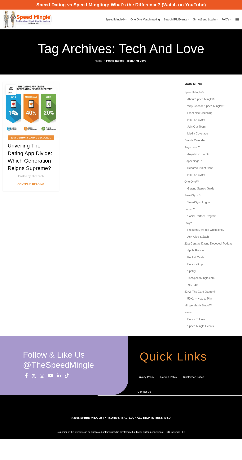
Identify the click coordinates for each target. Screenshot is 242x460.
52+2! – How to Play (200, 298)
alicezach (38, 176)
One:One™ (191, 181)
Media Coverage (197, 133)
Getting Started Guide (200, 188)
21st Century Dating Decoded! (30, 137)
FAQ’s (188, 222)
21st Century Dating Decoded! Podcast (208, 243)
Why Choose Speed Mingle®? (206, 106)
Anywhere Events (198, 154)
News (188, 312)
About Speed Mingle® (200, 99)
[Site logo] (27, 19)
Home (98, 60)
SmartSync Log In (198, 202)
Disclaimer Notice (193, 376)
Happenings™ (193, 161)
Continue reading (30, 184)
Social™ (189, 209)
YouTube (192, 284)
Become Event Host (200, 167)
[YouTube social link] (50, 376)
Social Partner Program (202, 216)
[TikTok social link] (67, 376)
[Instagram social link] (42, 376)
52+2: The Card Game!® (199, 291)
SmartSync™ (192, 195)
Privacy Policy (146, 376)
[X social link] (34, 376)
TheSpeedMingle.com (201, 277)
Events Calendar (194, 140)
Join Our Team (196, 126)
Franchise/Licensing (199, 112)
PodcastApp (195, 264)
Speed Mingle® (194, 92)
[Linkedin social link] (59, 376)
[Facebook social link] (26, 376)
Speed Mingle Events (200, 326)
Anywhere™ (192, 147)
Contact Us (144, 391)
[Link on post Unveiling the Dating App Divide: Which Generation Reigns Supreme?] (31, 110)
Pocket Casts (195, 257)
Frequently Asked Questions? (205, 229)
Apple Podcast (196, 250)
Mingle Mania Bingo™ (198, 305)
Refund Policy (168, 376)
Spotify (191, 271)
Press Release (196, 319)
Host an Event (196, 119)
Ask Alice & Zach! (198, 236)
